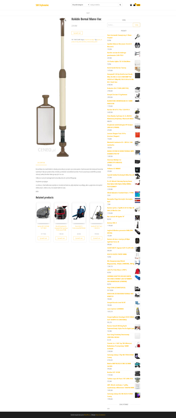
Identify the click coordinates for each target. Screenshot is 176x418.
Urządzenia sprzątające (90, 39)
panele (95, 42)
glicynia (98, 39)
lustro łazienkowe (83, 42)
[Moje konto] (131, 4)
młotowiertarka (90, 42)
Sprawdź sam (77, 33)
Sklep (88, 13)
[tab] (42, 162)
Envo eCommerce (100, 415)
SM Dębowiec (42, 5)
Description (41, 163)
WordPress (87, 415)
